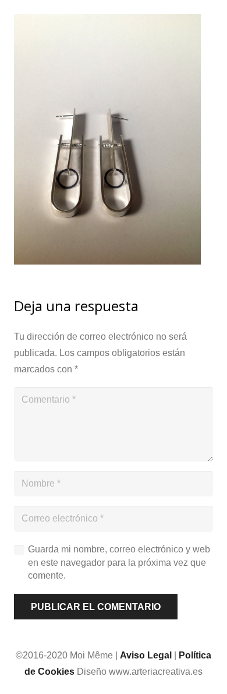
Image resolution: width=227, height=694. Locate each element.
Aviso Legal (146, 655)
